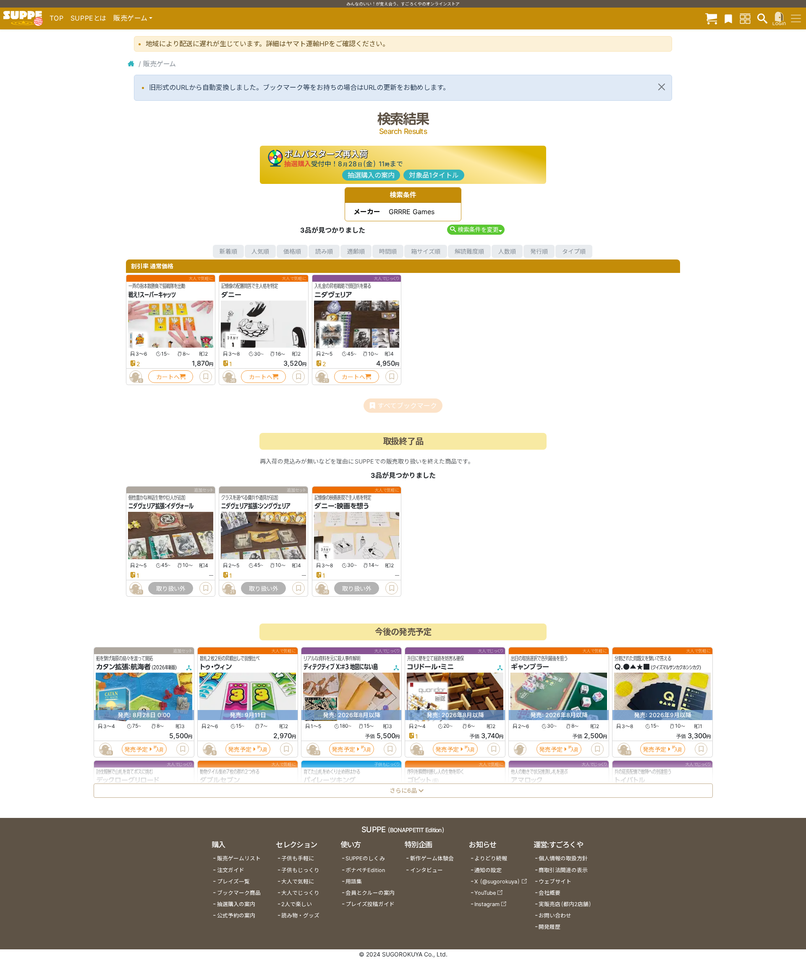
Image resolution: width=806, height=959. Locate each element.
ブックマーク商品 (239, 893)
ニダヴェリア (333, 294)
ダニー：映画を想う (341, 506)
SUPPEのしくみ (365, 858)
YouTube (485, 893)
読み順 (324, 251)
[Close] (662, 87)
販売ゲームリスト (239, 858)
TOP (57, 18)
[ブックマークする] (205, 376)
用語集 (353, 881)
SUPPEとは (89, 18)
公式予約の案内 (236, 915)
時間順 (388, 251)
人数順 (507, 251)
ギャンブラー (530, 667)
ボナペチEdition (365, 870)
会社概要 (549, 893)
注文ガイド (230, 870)
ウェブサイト (555, 881)
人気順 (260, 251)
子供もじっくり (300, 870)
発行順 (539, 251)
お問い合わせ (555, 915)
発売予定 (136, 749)
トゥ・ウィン (216, 667)
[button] (476, 229)
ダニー (231, 294)
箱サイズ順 (425, 251)
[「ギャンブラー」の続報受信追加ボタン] (519, 749)
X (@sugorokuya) (497, 881)
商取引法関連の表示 (563, 870)
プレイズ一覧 (233, 881)
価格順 (292, 251)
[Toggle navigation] (796, 18)
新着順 (228, 251)
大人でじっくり (300, 893)
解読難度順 (469, 251)
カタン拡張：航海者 (123, 667)
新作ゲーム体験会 (432, 858)
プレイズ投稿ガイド (370, 904)
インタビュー (426, 870)
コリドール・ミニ (430, 667)
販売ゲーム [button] (130, 18)
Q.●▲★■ (632, 667)
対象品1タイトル (434, 175)
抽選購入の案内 (371, 175)
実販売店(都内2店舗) (565, 904)
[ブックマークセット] (728, 18)
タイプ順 (574, 251)
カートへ (168, 376)
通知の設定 (488, 870)
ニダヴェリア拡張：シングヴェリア (255, 506)
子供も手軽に (297, 858)
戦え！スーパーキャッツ (152, 294)
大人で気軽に (297, 881)
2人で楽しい (296, 904)
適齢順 (356, 251)
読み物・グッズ (300, 915)
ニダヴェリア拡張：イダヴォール (161, 506)
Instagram (487, 904)
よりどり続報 (490, 858)
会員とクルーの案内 (370, 893)
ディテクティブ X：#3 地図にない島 (341, 667)
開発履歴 (549, 927)
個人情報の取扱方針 (563, 858)
